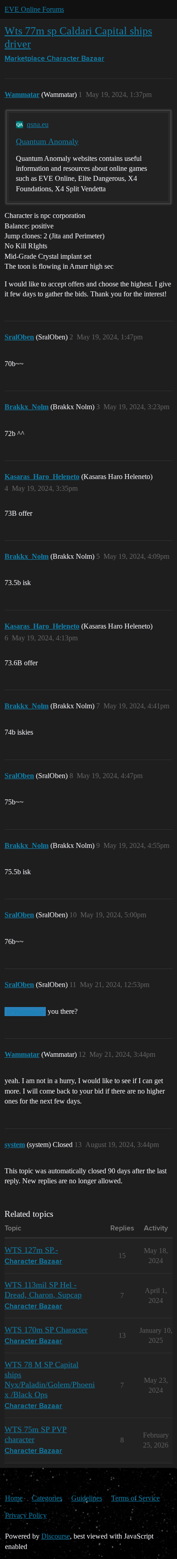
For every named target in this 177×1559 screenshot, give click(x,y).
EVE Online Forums (34, 9)
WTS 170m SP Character (46, 1329)
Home (14, 1498)
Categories (47, 1498)
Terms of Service (135, 1498)
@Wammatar (25, 1011)
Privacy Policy (26, 1515)
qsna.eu (38, 124)
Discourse (55, 1536)
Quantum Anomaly (47, 141)
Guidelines (86, 1498)
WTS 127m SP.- (31, 1249)
